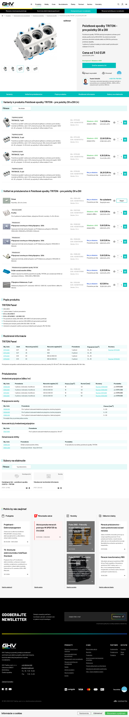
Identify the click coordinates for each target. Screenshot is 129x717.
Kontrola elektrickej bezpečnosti (48, 11)
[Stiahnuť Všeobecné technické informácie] (61, 488)
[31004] (6, 201)
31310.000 (6, 390)
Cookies (123, 649)
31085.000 (6, 415)
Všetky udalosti (7, 587)
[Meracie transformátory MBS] (113, 566)
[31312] (6, 285)
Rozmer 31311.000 (101, 393)
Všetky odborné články (106, 587)
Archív (66, 675)
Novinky (73, 516)
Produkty (38, 4)
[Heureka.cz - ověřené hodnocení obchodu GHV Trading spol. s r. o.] (119, 73)
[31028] (6, 226)
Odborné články (109, 516)
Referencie (89, 663)
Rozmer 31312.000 (101, 396)
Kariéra (89, 4)
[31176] (6, 174)
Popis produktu (60, 94)
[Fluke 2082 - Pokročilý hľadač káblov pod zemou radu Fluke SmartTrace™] (81, 536)
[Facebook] (3, 689)
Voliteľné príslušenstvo (33, 94)
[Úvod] (31, 4)
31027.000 (6, 431)
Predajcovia (114, 652)
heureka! (117, 689)
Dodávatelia (114, 649)
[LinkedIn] (6, 689)
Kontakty (98, 4)
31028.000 (6, 409)
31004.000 (6, 448)
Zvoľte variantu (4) (99, 65)
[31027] (6, 212)
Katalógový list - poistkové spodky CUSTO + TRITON (15, 483)
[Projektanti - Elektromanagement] (16, 533)
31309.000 (6, 387)
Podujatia (10, 516)
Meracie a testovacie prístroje (16, 11)
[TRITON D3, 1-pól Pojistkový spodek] (6, 156)
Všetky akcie (38, 587)
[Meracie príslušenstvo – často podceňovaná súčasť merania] (113, 536)
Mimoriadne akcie (45, 516)
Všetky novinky (71, 587)
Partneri (81, 4)
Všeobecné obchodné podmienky (96, 669)
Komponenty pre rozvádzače (80, 11)
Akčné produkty (69, 670)
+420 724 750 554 (115, 78)
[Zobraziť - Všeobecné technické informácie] (49, 476)
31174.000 (6, 353)
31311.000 (6, 393)
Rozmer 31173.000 (114, 350)
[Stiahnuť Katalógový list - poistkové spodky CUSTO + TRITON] (29, 488)
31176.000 (6, 359)
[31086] (6, 271)
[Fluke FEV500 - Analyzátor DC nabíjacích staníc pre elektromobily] (81, 569)
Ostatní (124, 645)
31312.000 (6, 396)
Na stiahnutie (63, 4)
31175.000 (6, 356)
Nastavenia (84, 713)
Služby (46, 4)
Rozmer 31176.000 (114, 359)
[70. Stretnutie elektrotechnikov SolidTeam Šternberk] (16, 561)
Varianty (9, 94)
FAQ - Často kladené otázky (94, 672)
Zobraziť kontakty (7, 681)
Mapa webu (122, 653)
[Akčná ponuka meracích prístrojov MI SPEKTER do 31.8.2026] (48, 530)
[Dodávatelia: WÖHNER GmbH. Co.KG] (67, 20)
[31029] (6, 241)
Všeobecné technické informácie (46, 482)
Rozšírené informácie (87, 94)
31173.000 (6, 350)
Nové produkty (69, 673)
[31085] (6, 256)
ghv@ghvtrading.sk (28, 668)
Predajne (113, 655)
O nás (53, 4)
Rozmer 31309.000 (101, 387)
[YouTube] (10, 689)
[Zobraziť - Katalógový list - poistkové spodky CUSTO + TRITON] (17, 476)
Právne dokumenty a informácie (96, 666)
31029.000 (6, 412)
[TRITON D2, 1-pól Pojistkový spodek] (6, 122)
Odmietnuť (97, 713)
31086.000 (6, 445)
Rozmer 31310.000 (101, 390)
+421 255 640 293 (27, 665)
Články (73, 4)
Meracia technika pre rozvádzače (71, 663)
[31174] (35, 41)
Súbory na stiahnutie (115, 94)
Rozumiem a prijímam (116, 713)
